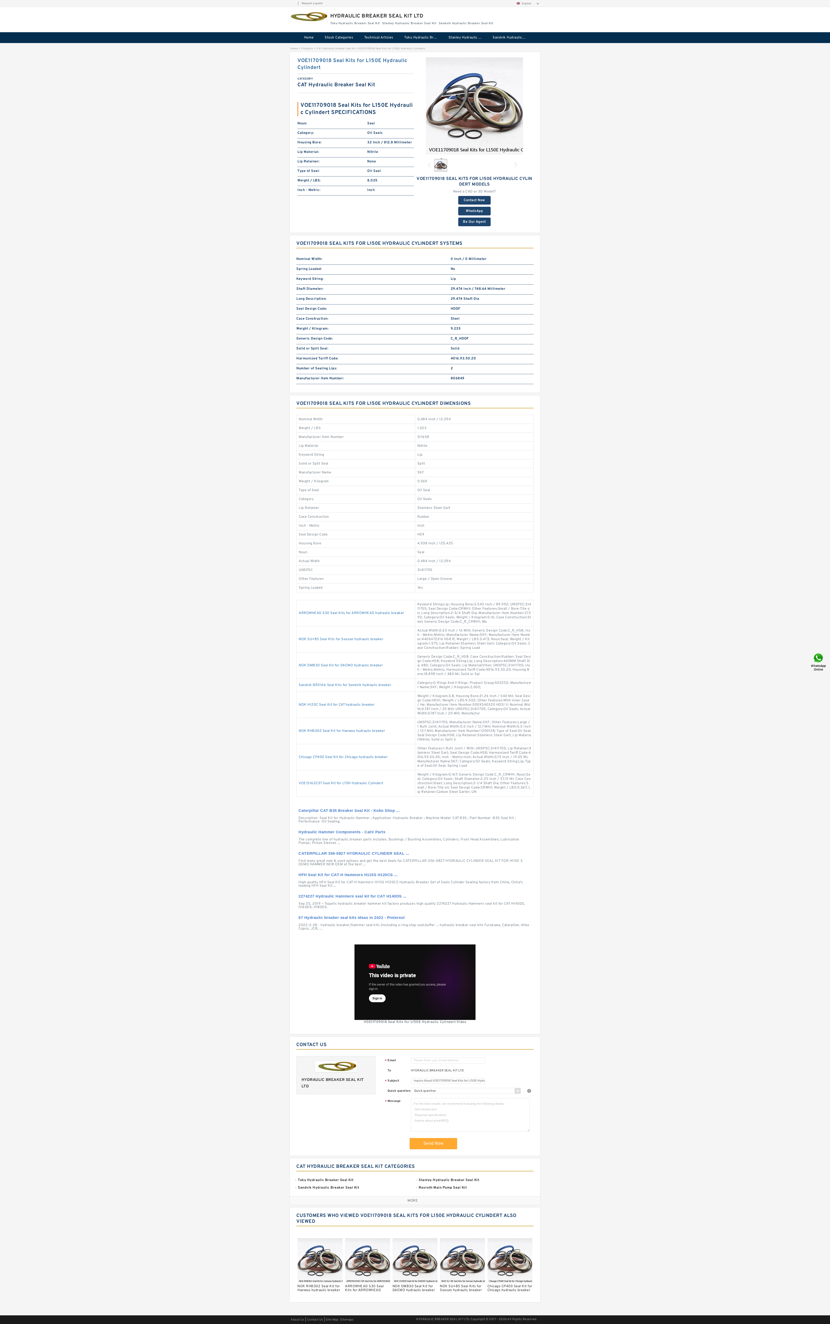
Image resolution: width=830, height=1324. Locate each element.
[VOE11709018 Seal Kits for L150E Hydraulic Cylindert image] (474, 106)
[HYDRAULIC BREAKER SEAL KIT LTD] (307, 16)
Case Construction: (312, 319)
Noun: (302, 123)
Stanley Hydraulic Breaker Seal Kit (468, 37)
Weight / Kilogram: (312, 329)
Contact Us (315, 1320)
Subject (392, 1081)
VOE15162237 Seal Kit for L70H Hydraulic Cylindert (341, 783)
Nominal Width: (309, 259)
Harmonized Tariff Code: (317, 358)
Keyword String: (310, 279)
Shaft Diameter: (310, 289)
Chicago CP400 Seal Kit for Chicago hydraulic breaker (343, 757)
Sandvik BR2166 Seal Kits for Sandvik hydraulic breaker (345, 685)
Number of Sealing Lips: (316, 368)
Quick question (399, 1091)
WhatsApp (474, 211)
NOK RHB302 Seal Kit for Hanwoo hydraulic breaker (342, 731)
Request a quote (312, 3)
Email (390, 1061)
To (389, 1070)
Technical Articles (378, 37)
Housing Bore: (309, 142)
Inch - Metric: (308, 190)
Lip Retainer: (308, 161)
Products (307, 48)
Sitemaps (347, 1320)
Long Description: (311, 299)
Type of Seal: (308, 171)
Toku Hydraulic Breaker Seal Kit (423, 37)
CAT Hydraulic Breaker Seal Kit (336, 48)
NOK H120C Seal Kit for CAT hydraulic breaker (337, 705)
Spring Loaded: (309, 269)
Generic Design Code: (314, 339)
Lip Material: (308, 152)
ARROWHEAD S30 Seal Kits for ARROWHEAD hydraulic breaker (351, 613)
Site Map (332, 1320)
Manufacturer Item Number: (320, 378)
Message (393, 1101)
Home (309, 37)
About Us (297, 1320)
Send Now (433, 1143)
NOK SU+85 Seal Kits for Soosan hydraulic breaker (341, 639)
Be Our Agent (474, 222)
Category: (305, 133)
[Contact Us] (819, 662)
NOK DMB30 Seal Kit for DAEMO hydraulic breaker (341, 665)
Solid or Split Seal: (312, 348)
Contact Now (474, 200)
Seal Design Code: (311, 309)
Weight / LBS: (309, 180)
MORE (412, 1201)
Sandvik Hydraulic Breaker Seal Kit (512, 37)
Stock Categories (339, 37)
